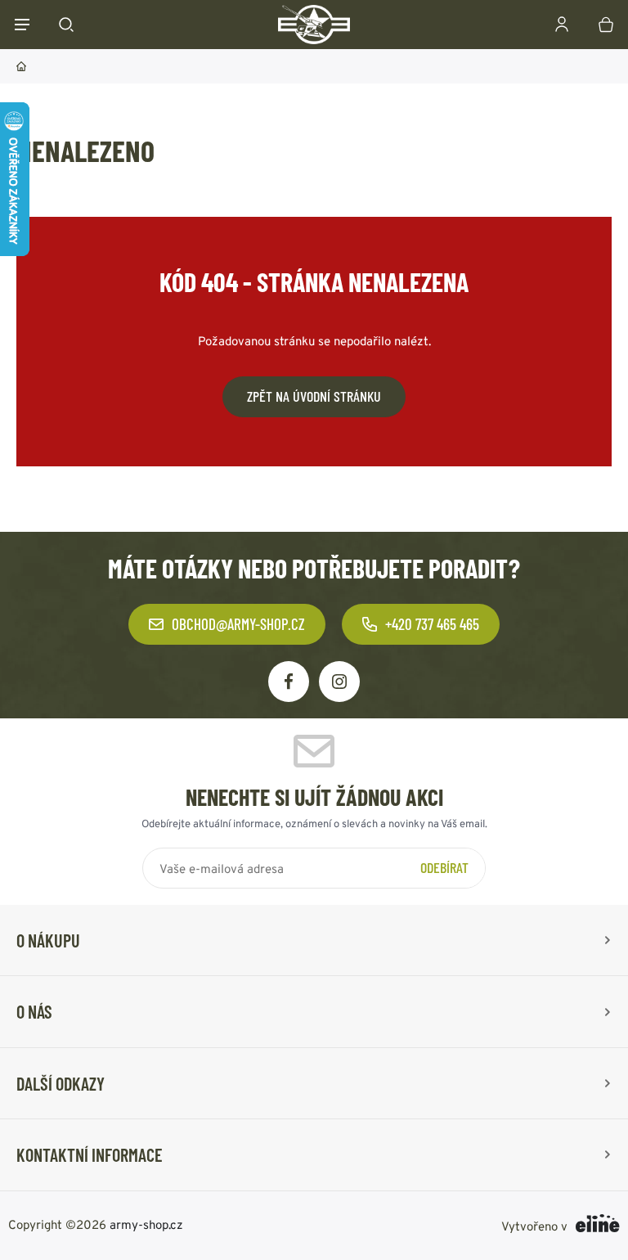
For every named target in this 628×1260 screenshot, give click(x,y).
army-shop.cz (146, 1224)
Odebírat (444, 867)
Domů (21, 66)
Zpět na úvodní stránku (314, 396)
